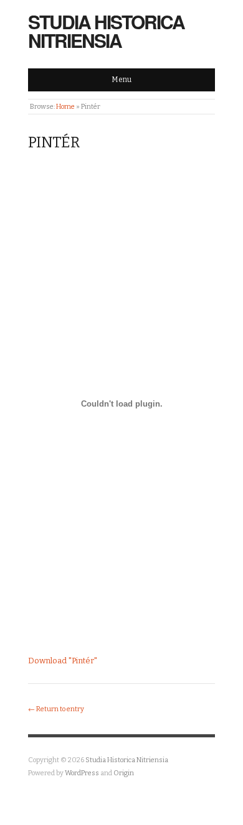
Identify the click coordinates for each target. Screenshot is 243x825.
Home (65, 107)
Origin (123, 773)
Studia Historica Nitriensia (106, 30)
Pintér (54, 142)
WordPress (82, 773)
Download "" (62, 660)
